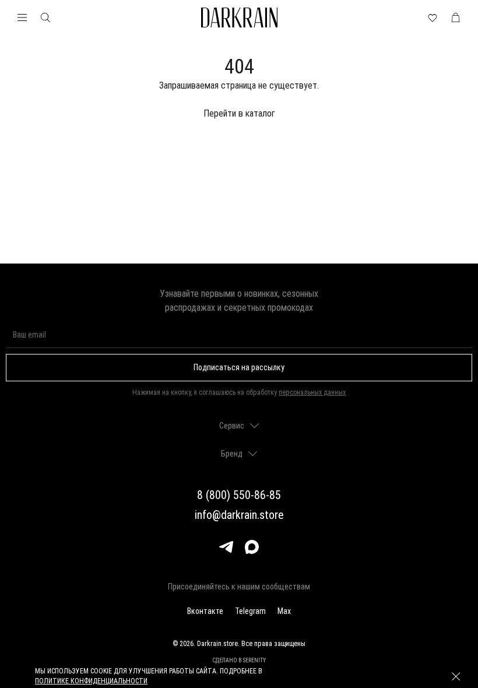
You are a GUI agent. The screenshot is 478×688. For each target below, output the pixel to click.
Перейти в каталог (239, 113)
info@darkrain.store (239, 514)
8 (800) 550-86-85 (239, 495)
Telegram (250, 611)
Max (284, 611)
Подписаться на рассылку (239, 367)
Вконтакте (205, 611)
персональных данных (312, 392)
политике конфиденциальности (91, 681)
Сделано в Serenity (239, 660)
